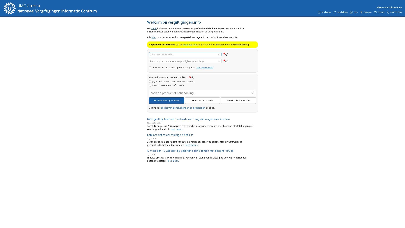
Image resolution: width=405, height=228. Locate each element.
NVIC (154, 28)
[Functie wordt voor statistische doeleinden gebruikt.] (226, 54)
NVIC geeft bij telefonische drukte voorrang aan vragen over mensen (188, 119)
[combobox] (185, 61)
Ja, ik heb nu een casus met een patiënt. (173, 81)
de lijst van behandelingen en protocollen (183, 107)
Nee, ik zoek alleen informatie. (168, 85)
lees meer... (177, 129)
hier (154, 37)
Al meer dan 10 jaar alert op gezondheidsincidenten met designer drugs (190, 150)
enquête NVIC (190, 44)
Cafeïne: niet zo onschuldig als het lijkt (170, 135)
